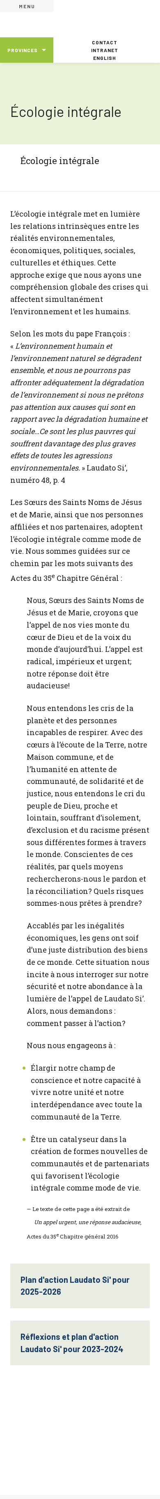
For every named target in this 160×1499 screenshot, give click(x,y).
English (104, 58)
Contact (104, 42)
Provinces (22, 50)
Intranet (104, 50)
